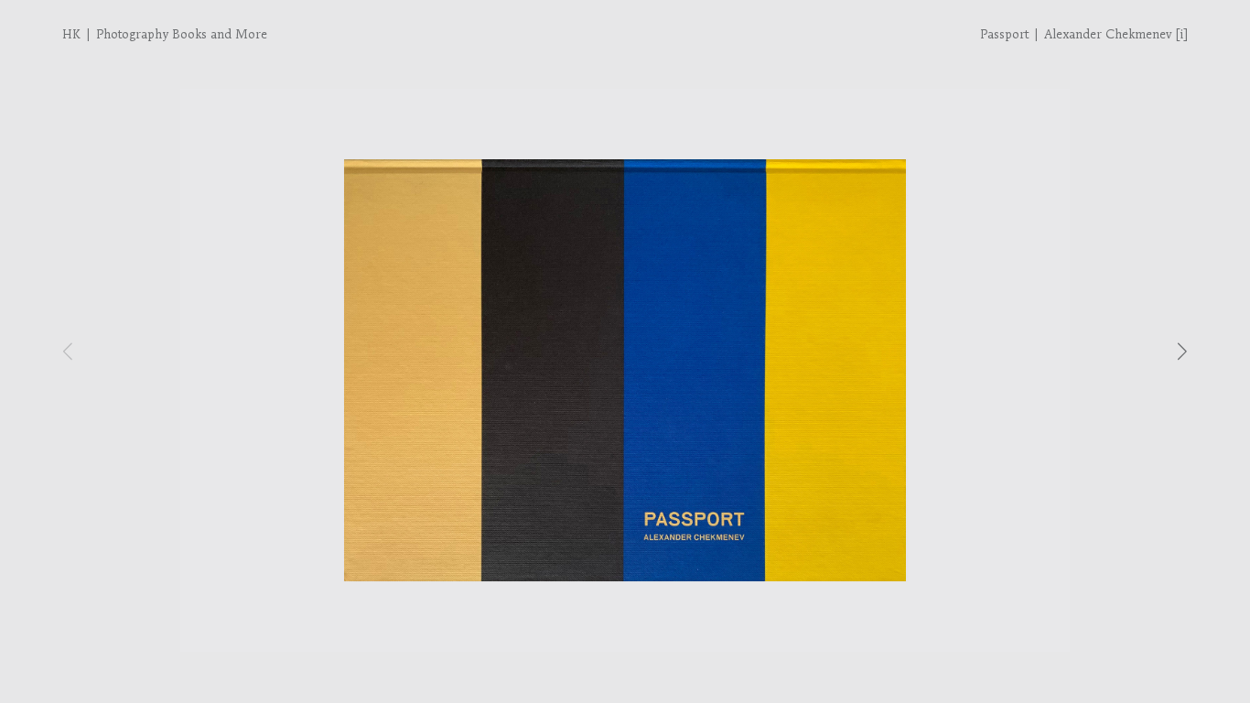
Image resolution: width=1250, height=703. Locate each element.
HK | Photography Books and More (164, 34)
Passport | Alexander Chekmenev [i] (1084, 34)
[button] (1182, 351)
